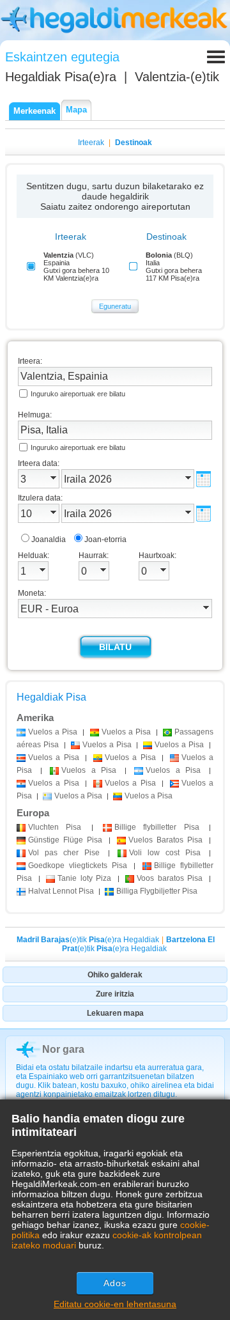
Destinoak (133, 142)
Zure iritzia (115, 994)
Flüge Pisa (65, 839)
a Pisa (52, 731)
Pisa (54, 827)
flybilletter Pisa (156, 827)
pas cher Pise (64, 852)
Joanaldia (48, 539)
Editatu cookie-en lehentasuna (115, 1304)
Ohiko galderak (115, 974)
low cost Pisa (165, 852)
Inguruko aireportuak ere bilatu (78, 394)
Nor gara (63, 1049)
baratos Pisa (170, 878)
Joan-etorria (105, 539)
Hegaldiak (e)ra (60, 77)
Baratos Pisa (165, 839)
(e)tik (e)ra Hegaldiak (88, 939)
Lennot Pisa (61, 891)
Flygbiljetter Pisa (156, 891)
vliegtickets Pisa (77, 865)
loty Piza (84, 878)
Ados (114, 1283)
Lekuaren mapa (115, 1013)
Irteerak (91, 142)
